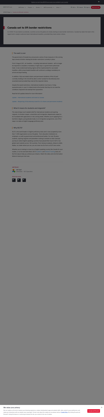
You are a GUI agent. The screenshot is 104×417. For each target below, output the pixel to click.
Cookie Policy (64, 412)
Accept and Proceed (93, 411)
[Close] (101, 407)
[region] (52, 411)
